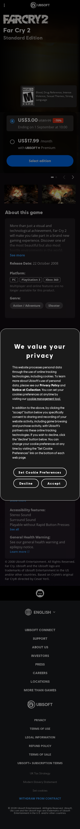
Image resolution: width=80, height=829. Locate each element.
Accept (54, 483)
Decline (26, 483)
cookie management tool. (44, 398)
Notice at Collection (26, 389)
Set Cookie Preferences (39, 472)
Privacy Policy (49, 385)
